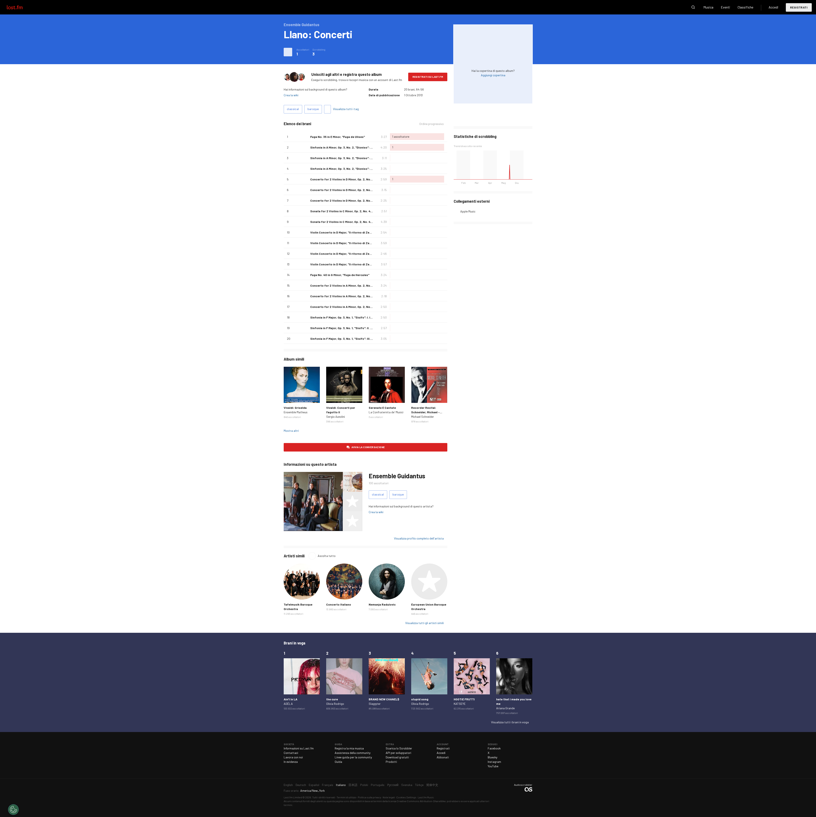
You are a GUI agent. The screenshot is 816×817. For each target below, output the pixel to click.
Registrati (799, 7)
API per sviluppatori (398, 753)
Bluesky (492, 757)
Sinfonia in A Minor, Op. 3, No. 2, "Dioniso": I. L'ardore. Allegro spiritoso (360, 147)
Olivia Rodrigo (335, 703)
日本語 (352, 785)
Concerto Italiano (338, 604)
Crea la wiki (291, 95)
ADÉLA (288, 703)
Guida (338, 761)
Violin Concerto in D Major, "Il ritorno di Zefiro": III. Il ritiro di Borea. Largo (362, 253)
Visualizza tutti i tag (346, 109)
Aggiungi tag (327, 109)
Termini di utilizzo (346, 797)
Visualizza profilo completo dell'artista (419, 538)
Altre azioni (288, 52)
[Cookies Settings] (13, 809)
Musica (708, 7)
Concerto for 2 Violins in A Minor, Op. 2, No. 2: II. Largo (348, 296)
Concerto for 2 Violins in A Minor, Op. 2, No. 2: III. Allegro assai (354, 307)
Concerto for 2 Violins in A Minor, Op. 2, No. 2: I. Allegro (349, 285)
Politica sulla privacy (369, 797)
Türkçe (419, 785)
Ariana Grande (505, 708)
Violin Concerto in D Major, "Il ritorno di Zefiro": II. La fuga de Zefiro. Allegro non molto (371, 243)
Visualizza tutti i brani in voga (510, 722)
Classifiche (745, 7)
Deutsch (301, 785)
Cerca (693, 7)
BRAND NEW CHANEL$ (384, 699)
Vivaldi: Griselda (295, 407)
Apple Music (467, 211)
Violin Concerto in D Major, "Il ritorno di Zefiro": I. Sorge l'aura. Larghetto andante (367, 232)
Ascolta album (302, 385)
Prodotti (391, 761)
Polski (364, 785)
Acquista (290, 396)
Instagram (494, 761)
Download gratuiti (397, 757)
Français (327, 785)
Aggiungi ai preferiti (305, 136)
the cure (332, 699)
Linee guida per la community (353, 757)
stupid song (419, 699)
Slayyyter (375, 703)
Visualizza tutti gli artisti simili (424, 623)
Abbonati (443, 757)
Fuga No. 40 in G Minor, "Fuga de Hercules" (339, 275)
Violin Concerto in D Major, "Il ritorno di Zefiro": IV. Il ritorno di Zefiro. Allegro (364, 264)
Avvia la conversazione (368, 447)
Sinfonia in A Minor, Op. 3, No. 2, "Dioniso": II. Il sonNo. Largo (352, 158)
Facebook (494, 748)
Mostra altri (291, 430)
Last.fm (19, 7)
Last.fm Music (426, 797)
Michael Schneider (422, 416)
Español (314, 785)
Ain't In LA (290, 699)
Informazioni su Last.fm (299, 748)
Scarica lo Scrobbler (399, 748)
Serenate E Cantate (382, 407)
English (288, 785)
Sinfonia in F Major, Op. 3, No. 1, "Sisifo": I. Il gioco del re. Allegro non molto (363, 317)
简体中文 (432, 785)
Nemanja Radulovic (382, 604)
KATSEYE (460, 703)
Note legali (389, 797)
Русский (392, 785)
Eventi (725, 7)
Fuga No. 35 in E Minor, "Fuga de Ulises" (337, 137)
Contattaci (291, 753)
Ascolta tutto (327, 556)
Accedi (773, 7)
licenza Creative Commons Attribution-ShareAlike (417, 801)
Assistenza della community (352, 753)
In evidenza (291, 761)
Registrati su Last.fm (427, 76)
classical (293, 109)
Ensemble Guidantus (397, 476)
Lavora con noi (293, 757)
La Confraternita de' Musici (386, 412)
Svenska (406, 785)
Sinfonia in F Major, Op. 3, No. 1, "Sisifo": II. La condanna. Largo (354, 328)
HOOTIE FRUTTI (464, 699)
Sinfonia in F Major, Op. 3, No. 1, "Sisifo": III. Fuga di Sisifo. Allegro (356, 338)
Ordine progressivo (431, 124)
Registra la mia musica (349, 748)
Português (377, 785)
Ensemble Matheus (295, 412)
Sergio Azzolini (335, 416)
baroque (313, 109)
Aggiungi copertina (493, 75)
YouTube (493, 766)
